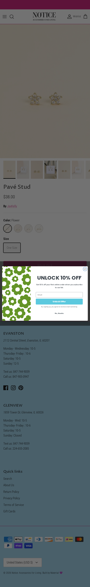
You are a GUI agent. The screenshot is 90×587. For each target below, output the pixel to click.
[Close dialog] (85, 269)
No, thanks (59, 313)
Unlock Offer (59, 301)
